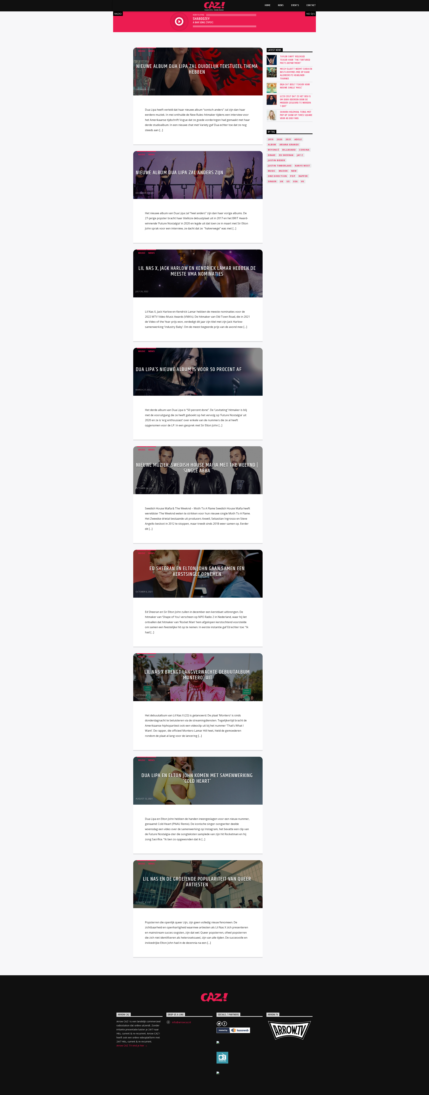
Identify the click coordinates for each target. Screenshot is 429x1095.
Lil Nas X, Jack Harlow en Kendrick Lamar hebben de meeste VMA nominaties (197, 271)
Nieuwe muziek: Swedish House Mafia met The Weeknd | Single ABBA (197, 468)
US (288, 181)
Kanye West (302, 165)
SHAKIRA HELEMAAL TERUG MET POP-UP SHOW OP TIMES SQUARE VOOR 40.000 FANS (296, 115)
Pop (292, 176)
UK (281, 181)
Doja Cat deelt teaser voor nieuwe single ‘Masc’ (295, 86)
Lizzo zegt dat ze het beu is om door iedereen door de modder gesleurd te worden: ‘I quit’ (296, 101)
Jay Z (300, 155)
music (271, 170)
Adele (298, 139)
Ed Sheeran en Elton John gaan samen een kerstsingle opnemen (197, 571)
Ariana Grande (289, 144)
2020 (279, 139)
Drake (272, 155)
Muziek (283, 170)
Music (141, 50)
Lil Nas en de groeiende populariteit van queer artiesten (197, 882)
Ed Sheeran (286, 155)
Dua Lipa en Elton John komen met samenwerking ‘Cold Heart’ (197, 778)
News (151, 50)
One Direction (277, 176)
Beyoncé (273, 149)
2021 (288, 139)
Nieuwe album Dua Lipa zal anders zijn (179, 173)
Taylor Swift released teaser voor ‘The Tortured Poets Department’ (295, 60)
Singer (272, 181)
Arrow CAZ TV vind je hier (130, 1045)
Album (272, 144)
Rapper (303, 176)
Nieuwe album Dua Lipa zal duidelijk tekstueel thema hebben (197, 69)
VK (302, 181)
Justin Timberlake (280, 165)
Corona (304, 149)
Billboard (289, 149)
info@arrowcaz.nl (181, 1022)
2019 (270, 139)
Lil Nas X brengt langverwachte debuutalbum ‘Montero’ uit (197, 675)
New (294, 170)
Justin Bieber (276, 160)
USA (295, 181)
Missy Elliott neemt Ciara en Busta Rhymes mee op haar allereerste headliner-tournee (296, 73)
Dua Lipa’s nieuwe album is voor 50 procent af (189, 369)
